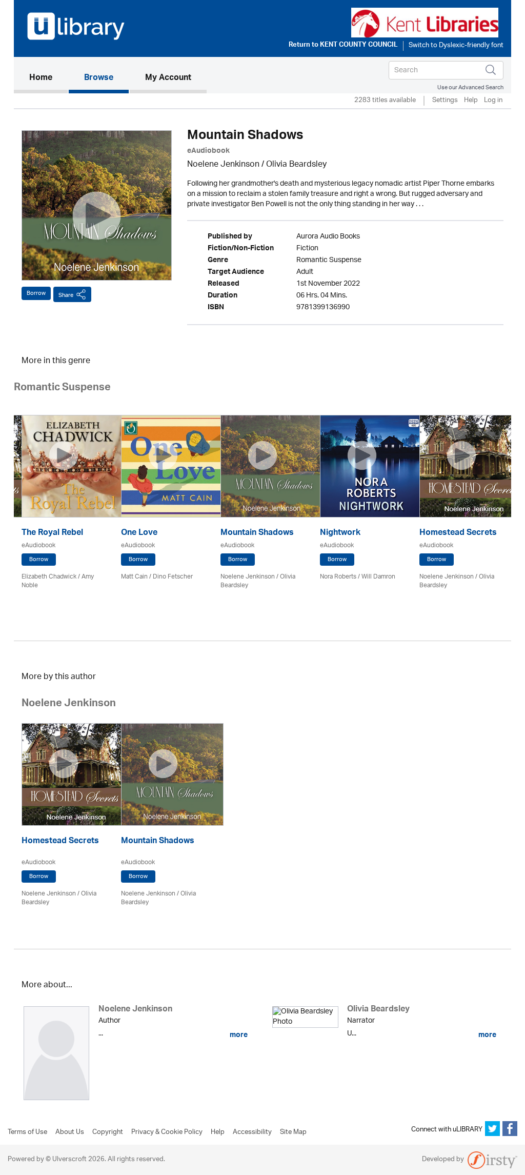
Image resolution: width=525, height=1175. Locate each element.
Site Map (293, 1132)
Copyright (107, 1132)
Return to (343, 45)
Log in (493, 101)
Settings (445, 101)
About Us (69, 1132)
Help (471, 101)
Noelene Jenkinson (223, 164)
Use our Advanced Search (470, 87)
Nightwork (340, 534)
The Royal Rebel (52, 534)
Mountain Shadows (257, 534)
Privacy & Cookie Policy (167, 1132)
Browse (98, 78)
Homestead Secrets (458, 534)
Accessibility (252, 1132)
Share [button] (65, 295)
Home (48, 78)
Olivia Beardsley (296, 164)
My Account (168, 78)
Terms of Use (27, 1132)
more (238, 1035)
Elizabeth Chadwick (49, 577)
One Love (139, 534)
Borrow (36, 293)
